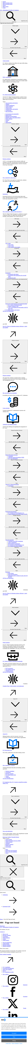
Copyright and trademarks (8, 968)
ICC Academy (9, 765)
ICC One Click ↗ (9, 177)
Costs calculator (6, 408)
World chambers (18, 618)
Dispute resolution (18, 351)
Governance (10, 485)
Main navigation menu (7, 2)
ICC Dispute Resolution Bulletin (15, 546)
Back (25, 58)
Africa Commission (12, 542)
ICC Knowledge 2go (7, 750)
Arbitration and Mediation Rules (10, 424)
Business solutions (18, 134)
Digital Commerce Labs (13, 306)
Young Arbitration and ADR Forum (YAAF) (17, 514)
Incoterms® (5, 194)
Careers (4, 939)
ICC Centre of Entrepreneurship (15, 305)
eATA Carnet (11, 245)
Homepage (2, 926)
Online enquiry (6, 940)
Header (4, 1)
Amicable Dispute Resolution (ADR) (16, 457)
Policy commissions (7, 77)
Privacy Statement (15, 1043)
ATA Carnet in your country (14, 247)
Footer (4, 7)
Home (1, 919)
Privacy (20, 1043)
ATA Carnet (10, 244)
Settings (14, 1040)
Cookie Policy (8, 1043)
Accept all (14, 1033)
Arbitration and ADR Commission (15, 541)
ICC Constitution (6, 967)
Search (4, 5)
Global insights (18, 36)
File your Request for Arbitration (10, 393)
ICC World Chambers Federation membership (12, 661)
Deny (14, 1037)
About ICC (18, 709)
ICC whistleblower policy (8, 972)
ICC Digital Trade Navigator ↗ (12, 211)
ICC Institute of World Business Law (16, 512)
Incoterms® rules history (13, 274)
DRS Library (11, 573)
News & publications (18, 807)
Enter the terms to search (5, 878)
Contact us (2, 931)
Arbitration (10, 456)
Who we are (5, 934)
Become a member (7, 935)
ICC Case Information (13, 458)
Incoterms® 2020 (12, 277)
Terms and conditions (7, 969)
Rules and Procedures (12, 574)
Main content (5, 6)
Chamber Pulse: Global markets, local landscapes (13, 686)
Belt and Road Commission (14, 543)
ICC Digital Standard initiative (9, 94)
